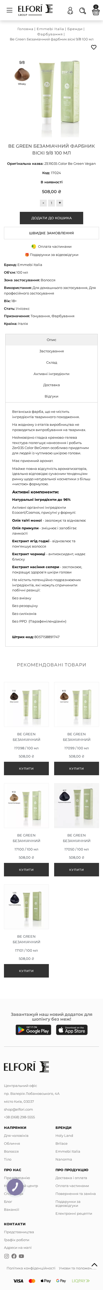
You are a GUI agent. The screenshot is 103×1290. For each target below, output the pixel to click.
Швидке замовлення (51, 233)
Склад (51, 362)
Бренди (75, 29)
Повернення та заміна (75, 1193)
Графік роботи (16, 1240)
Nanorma (63, 1159)
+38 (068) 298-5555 (19, 1117)
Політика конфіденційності (31, 1268)
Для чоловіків (16, 1135)
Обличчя (12, 1143)
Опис (51, 340)
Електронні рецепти (73, 1213)
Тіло (7, 1159)
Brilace (61, 1143)
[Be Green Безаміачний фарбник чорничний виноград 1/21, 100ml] (26, 932)
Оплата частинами (72, 1186)
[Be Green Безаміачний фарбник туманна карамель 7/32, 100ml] (26, 730)
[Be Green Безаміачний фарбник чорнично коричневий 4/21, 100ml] (76, 831)
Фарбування (50, 34)
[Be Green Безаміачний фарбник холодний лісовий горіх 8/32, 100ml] (76, 730)
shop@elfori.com (18, 1109)
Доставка (51, 385)
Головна (25, 29)
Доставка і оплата (71, 1178)
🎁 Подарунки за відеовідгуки (51, 255)
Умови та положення (77, 1268)
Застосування (51, 351)
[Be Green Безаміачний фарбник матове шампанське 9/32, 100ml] (26, 831)
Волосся (11, 1151)
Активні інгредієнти (51, 374)
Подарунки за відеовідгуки (68, 1203)
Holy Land (64, 1135)
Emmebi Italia (50, 29)
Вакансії (11, 1209)
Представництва (19, 1232)
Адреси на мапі (18, 1247)
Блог (8, 1201)
